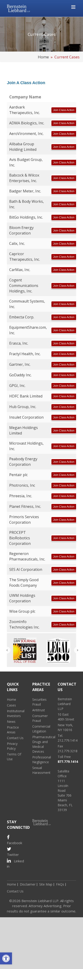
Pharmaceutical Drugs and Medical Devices (41, 744)
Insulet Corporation (26, 417)
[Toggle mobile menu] (73, 7)
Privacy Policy (12, 746)
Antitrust (38, 710)
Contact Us (15, 738)
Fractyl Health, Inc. (25, 353)
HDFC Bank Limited (25, 396)
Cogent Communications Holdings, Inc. (23, 285)
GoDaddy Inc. (20, 374)
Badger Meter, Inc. (25, 191)
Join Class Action (63, 110)
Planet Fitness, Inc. (25, 506)
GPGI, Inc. (17, 385)
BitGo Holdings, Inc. (26, 217)
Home (43, 57)
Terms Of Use (14, 756)
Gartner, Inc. (19, 364)
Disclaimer (28, 884)
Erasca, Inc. (18, 343)
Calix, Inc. (17, 243)
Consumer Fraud (40, 718)
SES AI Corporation (25, 569)
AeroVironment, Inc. (26, 133)
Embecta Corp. (21, 317)
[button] (6, 958)
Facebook (14, 842)
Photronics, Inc (22, 485)
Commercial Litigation (41, 728)
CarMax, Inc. (19, 269)
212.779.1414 (67, 740)
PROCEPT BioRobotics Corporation (20, 538)
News (11, 721)
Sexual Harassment (41, 770)
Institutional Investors (15, 713)
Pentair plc (18, 474)
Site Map (45, 884)
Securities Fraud (39, 701)
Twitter (13, 854)
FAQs (60, 884)
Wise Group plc (22, 611)
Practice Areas (13, 729)
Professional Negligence (41, 759)
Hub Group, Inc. (22, 406)
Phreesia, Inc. (20, 495)
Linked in (15, 864)
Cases (11, 705)
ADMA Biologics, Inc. (26, 123)
